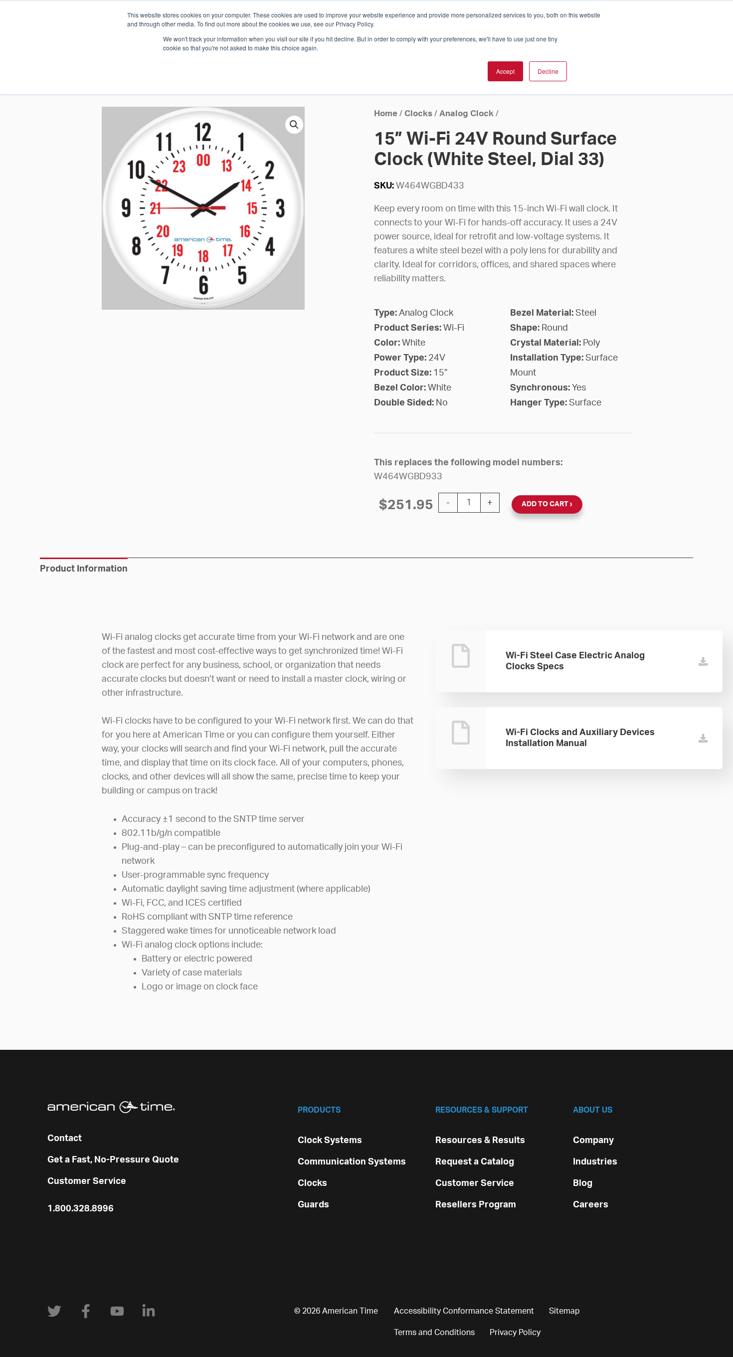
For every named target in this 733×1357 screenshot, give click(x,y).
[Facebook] (86, 1311)
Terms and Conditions (434, 1333)
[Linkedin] (149, 1311)
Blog (582, 1183)
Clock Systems (330, 1140)
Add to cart (545, 504)
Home (385, 114)
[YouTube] (117, 1311)
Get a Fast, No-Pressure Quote (113, 1160)
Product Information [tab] (84, 569)
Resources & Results (480, 1140)
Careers (590, 1204)
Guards (313, 1204)
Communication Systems (352, 1162)
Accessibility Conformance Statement (464, 1311)
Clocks (418, 114)
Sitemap (564, 1311)
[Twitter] (54, 1311)
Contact (64, 1138)
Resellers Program (475, 1204)
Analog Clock (466, 114)
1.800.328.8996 (80, 1208)
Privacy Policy (515, 1333)
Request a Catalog (474, 1162)
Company (593, 1140)
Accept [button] (505, 71)
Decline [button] (548, 71)
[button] (294, 125)
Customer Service (86, 1181)
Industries (595, 1162)
